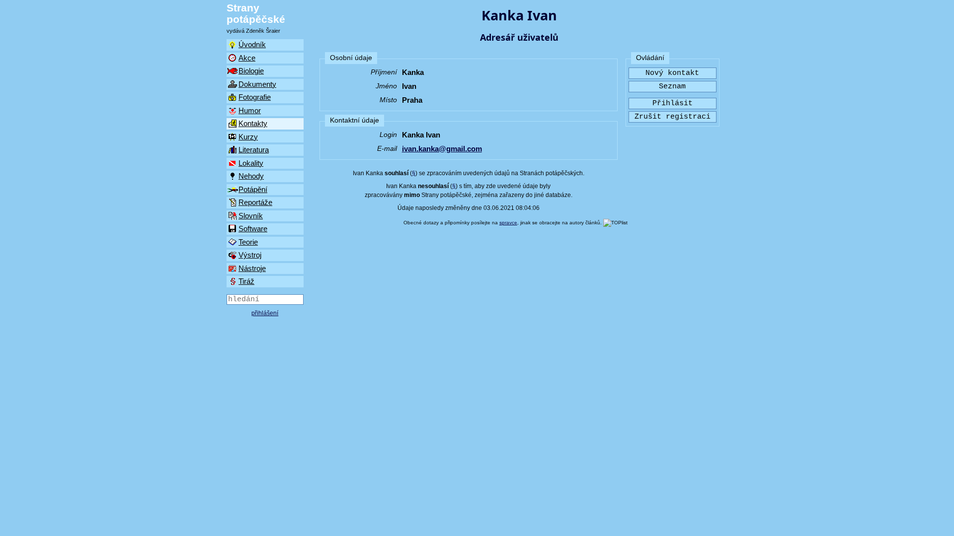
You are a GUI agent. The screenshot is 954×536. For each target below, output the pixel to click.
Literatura (253, 149)
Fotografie (254, 97)
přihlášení (264, 313)
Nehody (251, 176)
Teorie (248, 242)
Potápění (252, 189)
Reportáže (255, 202)
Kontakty (252, 123)
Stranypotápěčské (256, 13)
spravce (508, 222)
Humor (249, 110)
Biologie (251, 71)
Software (252, 228)
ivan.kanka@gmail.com (442, 148)
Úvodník (252, 44)
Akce (246, 58)
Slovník (250, 215)
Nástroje (252, 268)
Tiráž (246, 281)
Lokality (250, 163)
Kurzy (248, 137)
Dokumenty (257, 84)
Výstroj (249, 255)
